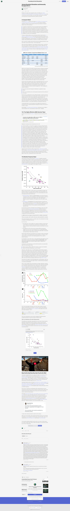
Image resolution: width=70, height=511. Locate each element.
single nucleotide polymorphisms (34, 208)
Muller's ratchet (43, 257)
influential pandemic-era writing (31, 398)
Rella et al (26, 21)
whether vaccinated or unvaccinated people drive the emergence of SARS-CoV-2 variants (34, 13)
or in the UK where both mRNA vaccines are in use (34, 150)
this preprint (37, 158)
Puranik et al (33, 113)
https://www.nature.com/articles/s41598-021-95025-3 (32, 452)
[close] (42, 483)
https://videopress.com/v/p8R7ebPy (27, 470)
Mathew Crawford (25, 8)
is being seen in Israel (42, 148)
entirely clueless (38, 383)
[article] (35, 481)
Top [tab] (22, 477)
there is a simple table (35, 308)
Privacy (35, 505)
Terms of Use (38, 496)
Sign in (68, 1)
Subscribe (64, 1)
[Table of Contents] (0, 255)
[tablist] (25, 436)
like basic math (39, 380)
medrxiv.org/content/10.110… (29, 332)
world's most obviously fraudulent (28, 384)
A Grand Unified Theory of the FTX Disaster (29, 479)
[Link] (20, 19)
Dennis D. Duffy (25, 464)
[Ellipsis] (47, 442)
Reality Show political (43, 399)
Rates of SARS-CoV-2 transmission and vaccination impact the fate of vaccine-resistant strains (34, 22)
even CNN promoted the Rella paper (32, 107)
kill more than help (42, 417)
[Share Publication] (61, 1)
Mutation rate (25, 201)
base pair (35, 203)
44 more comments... (24, 473)
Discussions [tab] (27, 477)
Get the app (38, 507)
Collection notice (40, 505)
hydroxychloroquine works (31, 417)
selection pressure (45, 212)
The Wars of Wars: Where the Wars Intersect (27, 480)
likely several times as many (31, 37)
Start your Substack (33, 507)
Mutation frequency (26, 195)
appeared (34, 383)
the (22, 384)
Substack (31, 509)
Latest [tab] (24, 477)
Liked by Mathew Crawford (26, 443)
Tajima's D (23, 266)
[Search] (59, 1)
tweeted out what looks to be (39, 324)
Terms (37, 505)
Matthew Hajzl (25, 442)
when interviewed (43, 383)
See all (23, 494)
